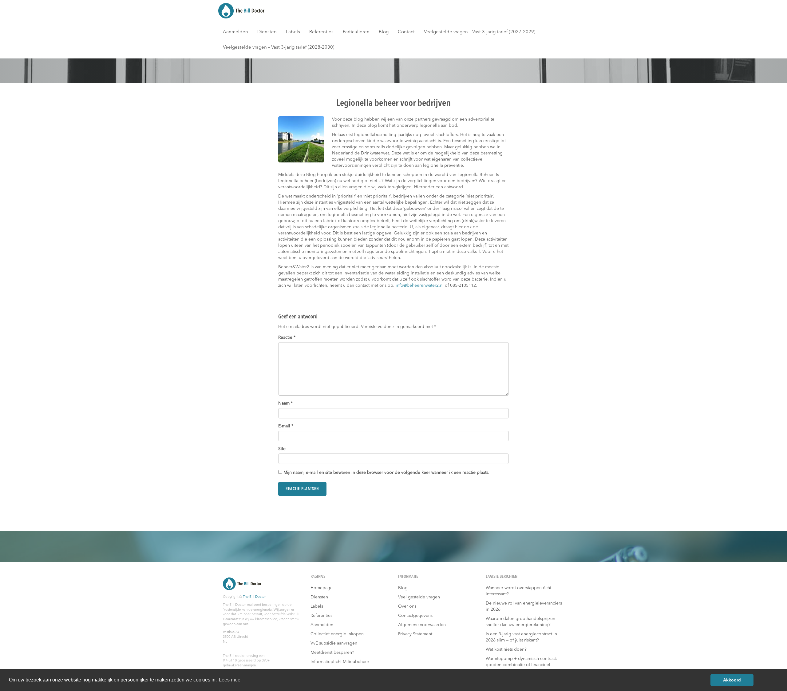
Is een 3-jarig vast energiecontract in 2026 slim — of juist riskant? (521, 637)
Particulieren (356, 32)
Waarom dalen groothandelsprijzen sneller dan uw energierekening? (520, 622)
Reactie (286, 337)
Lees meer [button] (230, 679)
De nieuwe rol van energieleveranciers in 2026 (524, 606)
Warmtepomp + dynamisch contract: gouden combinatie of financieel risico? (521, 665)
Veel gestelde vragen (419, 597)
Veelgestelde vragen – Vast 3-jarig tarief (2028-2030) (278, 47)
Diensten (267, 32)
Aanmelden (235, 32)
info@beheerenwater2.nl (420, 285)
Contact (406, 32)
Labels (293, 32)
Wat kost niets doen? (506, 649)
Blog (384, 32)
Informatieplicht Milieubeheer (339, 662)
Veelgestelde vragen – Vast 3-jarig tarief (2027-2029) (480, 32)
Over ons (407, 606)
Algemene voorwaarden (422, 625)
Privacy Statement (415, 634)
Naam (285, 403)
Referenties (321, 32)
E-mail (285, 426)
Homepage (321, 588)
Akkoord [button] (732, 679)
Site (282, 449)
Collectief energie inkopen (337, 634)
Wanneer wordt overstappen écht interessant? (518, 591)
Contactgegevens (415, 615)
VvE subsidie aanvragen (333, 643)
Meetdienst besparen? (332, 652)
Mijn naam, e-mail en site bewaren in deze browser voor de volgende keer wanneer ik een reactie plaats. (386, 472)
